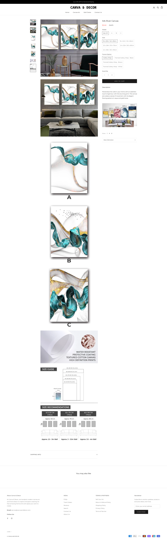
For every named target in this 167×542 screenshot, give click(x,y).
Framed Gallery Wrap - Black (124, 58)
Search (66, 508)
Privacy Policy (100, 508)
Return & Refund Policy (103, 502)
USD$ (8, 531)
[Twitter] (109, 133)
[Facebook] (107, 133)
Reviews (66, 505)
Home (67, 12)
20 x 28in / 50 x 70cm (110, 45)
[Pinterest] (111, 133)
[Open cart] (162, 7)
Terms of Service (101, 511)
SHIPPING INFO (35, 454)
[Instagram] (11, 518)
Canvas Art (76, 12)
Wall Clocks (87, 12)
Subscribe (141, 512)
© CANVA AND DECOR (13, 536)
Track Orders (68, 502)
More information (109, 140)
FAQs (65, 499)
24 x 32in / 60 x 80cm (127, 45)
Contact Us (98, 12)
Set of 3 (105, 33)
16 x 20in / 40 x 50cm (110, 41)
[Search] (158, 7)
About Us (67, 514)
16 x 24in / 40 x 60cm (126, 41)
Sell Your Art (100, 499)
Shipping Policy (101, 505)
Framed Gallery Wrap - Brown (112, 62)
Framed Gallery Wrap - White (112, 66)
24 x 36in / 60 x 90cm (110, 50)
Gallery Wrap (107, 58)
